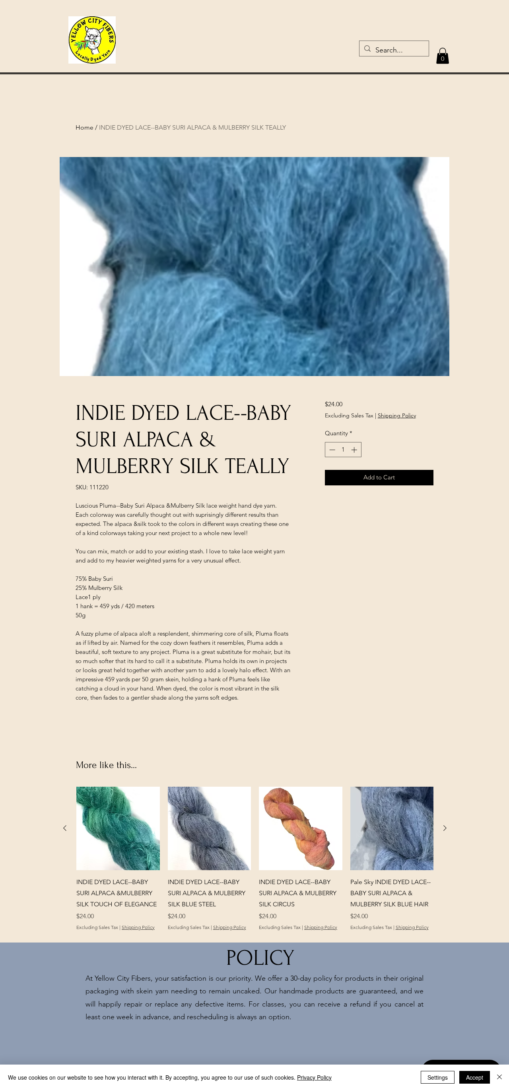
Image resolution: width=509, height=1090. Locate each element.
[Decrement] (331, 449)
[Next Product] (445, 828)
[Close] (499, 1077)
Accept (474, 1077)
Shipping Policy (397, 415)
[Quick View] (209, 828)
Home (84, 127)
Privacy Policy (314, 1077)
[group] (255, 864)
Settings (437, 1077)
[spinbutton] (343, 449)
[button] (442, 56)
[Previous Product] (65, 828)
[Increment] (355, 449)
